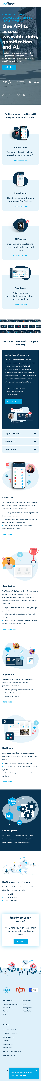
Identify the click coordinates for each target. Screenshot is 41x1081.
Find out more (13, 401)
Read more (7, 534)
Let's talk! (9, 67)
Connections (18, 160)
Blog (24, 1005)
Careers (6, 1011)
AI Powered (18, 255)
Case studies (27, 1011)
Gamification (18, 206)
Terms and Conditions (10, 1005)
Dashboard (18, 304)
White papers (27, 1008)
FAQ (4, 1014)
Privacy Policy (8, 1008)
